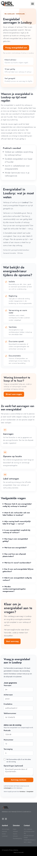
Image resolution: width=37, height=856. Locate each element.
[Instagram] (6, 819)
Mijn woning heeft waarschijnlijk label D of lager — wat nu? (17, 522)
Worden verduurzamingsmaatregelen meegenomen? (14, 588)
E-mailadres (8, 704)
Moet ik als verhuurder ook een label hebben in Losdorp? (16, 513)
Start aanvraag (12, 641)
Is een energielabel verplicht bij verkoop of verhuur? (16, 531)
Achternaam (8, 695)
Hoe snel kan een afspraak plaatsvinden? (14, 555)
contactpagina (7, 788)
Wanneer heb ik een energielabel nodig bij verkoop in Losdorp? (17, 505)
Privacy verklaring (13, 850)
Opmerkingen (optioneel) (13, 766)
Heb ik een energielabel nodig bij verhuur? (17, 579)
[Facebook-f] (3, 819)
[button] (32, 4)
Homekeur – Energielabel (26, 791)
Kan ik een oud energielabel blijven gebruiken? (18, 570)
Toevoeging (8, 749)
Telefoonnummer (10, 713)
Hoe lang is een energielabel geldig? (15, 540)
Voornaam (7, 686)
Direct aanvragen (14, 394)
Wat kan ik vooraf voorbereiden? (17, 563)
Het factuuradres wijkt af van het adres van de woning (18, 760)
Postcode (7, 731)
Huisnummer (8, 740)
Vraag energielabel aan (16, 47)
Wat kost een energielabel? (15, 547)
